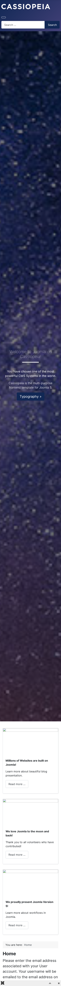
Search (52, 25)
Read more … (16, 784)
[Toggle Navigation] (3, 17)
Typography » (31, 396)
